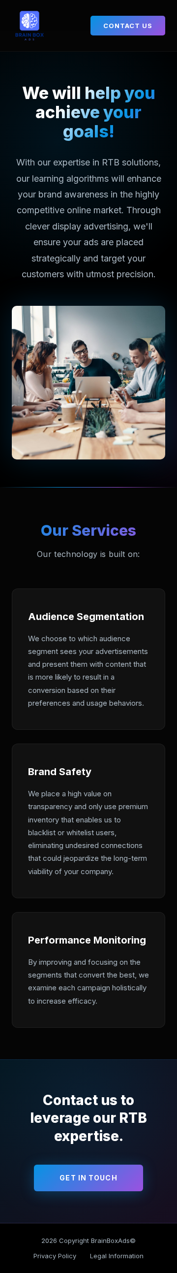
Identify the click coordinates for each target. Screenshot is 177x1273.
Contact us (127, 26)
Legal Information (117, 1256)
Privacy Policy (54, 1256)
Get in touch (88, 1178)
